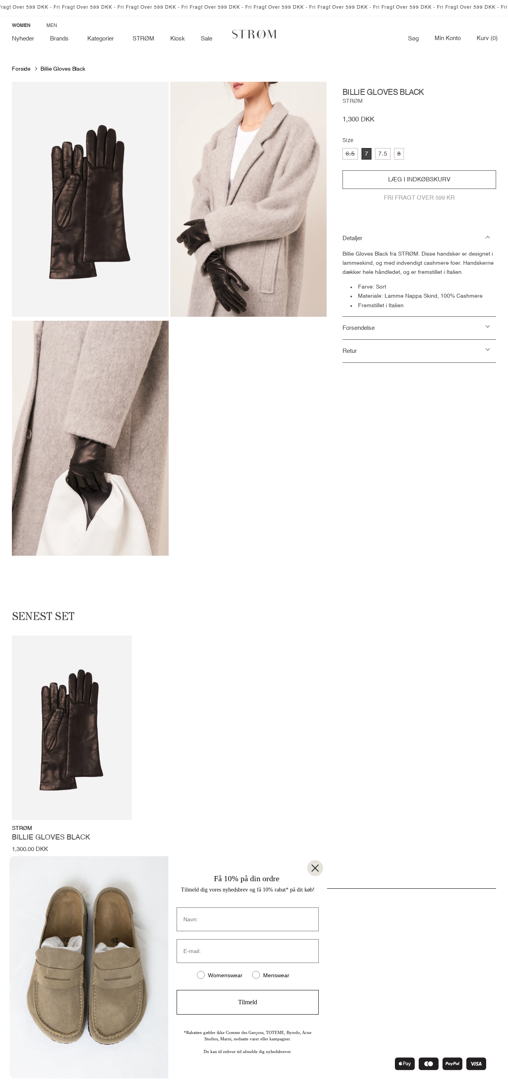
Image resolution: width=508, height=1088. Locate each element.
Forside (21, 69)
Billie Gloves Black (62, 69)
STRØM (353, 101)
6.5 (352, 155)
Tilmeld (247, 1002)
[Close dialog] (315, 868)
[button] (60, 39)
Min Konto (448, 38)
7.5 (382, 154)
